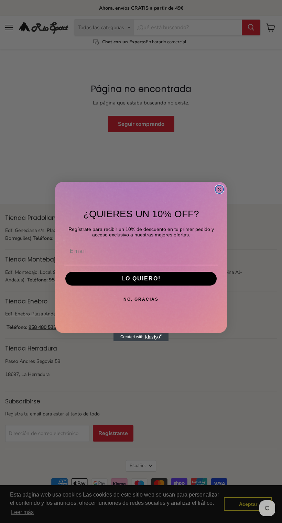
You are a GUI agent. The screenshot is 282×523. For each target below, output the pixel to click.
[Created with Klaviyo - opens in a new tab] (141, 337)
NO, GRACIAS (141, 299)
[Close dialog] (219, 189)
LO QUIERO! (141, 278)
